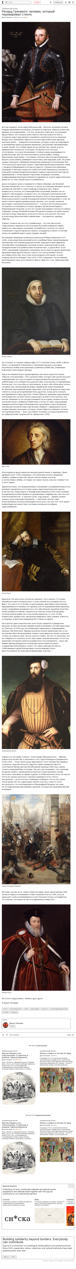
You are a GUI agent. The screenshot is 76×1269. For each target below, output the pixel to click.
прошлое (14, 1012)
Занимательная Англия (9, 9)
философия (35, 1009)
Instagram (60, 1260)
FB (54, 1260)
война (26, 1009)
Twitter (70, 1260)
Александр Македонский (58, 1009)
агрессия (44, 1009)
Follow (12, 1026)
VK (56, 1260)
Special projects (10, 1186)
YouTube (65, 1260)
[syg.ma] (3, 2)
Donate (37, 2)
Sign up (6, 1257)
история (5, 1012)
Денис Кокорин (7, 17)
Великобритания (16, 1009)
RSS (73, 1260)
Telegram (51, 1260)
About (13, 1257)
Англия (5, 1009)
